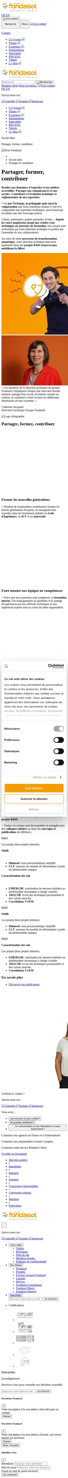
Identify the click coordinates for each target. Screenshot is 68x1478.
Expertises (14, 46)
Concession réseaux (20, 1192)
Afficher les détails (45, 777)
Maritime (14, 1199)
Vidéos (20, 1248)
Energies (14, 1179)
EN (8, 15)
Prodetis (20, 1271)
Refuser (34, 809)
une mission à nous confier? (25, 1118)
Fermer (6, 1416)
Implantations (16, 50)
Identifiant (7, 1463)
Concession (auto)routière (23, 1186)
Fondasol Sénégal (26, 1291)
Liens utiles (16, 1245)
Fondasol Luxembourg (29, 1284)
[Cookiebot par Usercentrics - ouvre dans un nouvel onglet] (48, 666)
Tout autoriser (34, 788)
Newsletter (15, 1295)
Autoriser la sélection (34, 798)
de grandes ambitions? (22, 1122)
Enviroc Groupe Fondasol (31, 1275)
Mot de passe (9, 1467)
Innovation (15, 53)
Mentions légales (25, 1258)
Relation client (9, 85)
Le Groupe (15, 39)
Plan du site (22, 1255)
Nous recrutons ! (28, 85)
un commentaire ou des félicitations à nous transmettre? (37, 1127)
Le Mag (13, 63)
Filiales (13, 43)
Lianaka (20, 1278)
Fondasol (21, 1268)
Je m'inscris (50, 1299)
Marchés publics (18, 1160)
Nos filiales (16, 1265)
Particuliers (15, 1205)
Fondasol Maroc (25, 1288)
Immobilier (15, 1166)
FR (3, 15)
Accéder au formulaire (14, 1153)
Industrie (14, 1173)
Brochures (22, 1251)
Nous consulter (11, 1445)
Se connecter (10, 1474)
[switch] (58, 740)
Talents (13, 59)
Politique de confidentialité (31, 1261)
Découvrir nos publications (24, 984)
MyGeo (20, 1281)
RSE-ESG (15, 56)
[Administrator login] (4, 1225)
